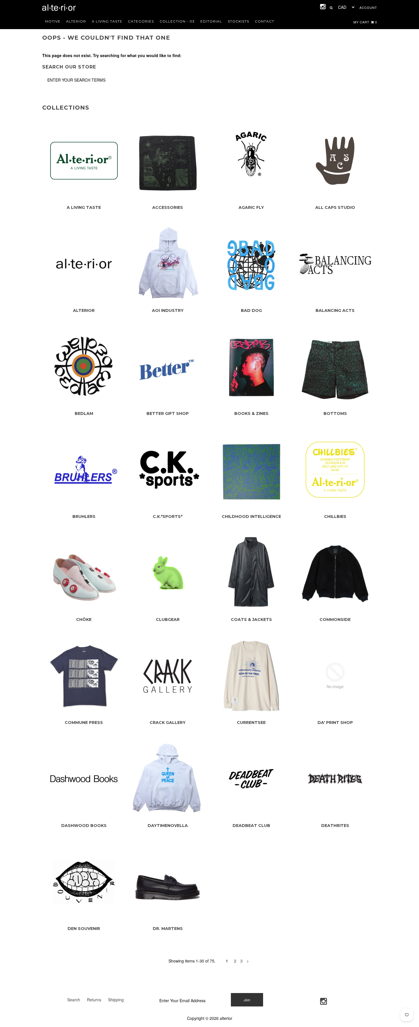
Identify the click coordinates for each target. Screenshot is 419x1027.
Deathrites (335, 825)
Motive (52, 21)
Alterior (76, 21)
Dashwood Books (84, 825)
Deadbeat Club (251, 825)
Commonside (335, 619)
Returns (94, 999)
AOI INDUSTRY (168, 310)
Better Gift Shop (168, 413)
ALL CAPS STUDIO (335, 207)
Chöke (83, 619)
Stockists (238, 21)
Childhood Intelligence (251, 516)
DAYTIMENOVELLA (168, 825)
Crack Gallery (168, 722)
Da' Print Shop (335, 722)
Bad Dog (251, 310)
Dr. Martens (168, 928)
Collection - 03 (177, 21)
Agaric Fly (251, 207)
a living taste (107, 21)
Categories (141, 21)
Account (368, 7)
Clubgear (168, 619)
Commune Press (84, 722)
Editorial (211, 21)
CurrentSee (251, 722)
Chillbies (335, 516)
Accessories (167, 207)
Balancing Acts (335, 310)
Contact (264, 21)
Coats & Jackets (251, 619)
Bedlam (84, 413)
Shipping (116, 999)
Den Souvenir (84, 928)
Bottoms (335, 413)
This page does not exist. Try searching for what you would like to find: (112, 55)
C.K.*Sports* (167, 516)
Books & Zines (251, 413)
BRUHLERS (83, 516)
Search (73, 999)
